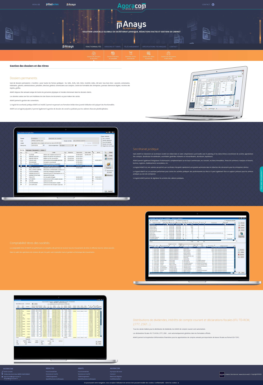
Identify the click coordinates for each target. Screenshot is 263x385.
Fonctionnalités (93, 47)
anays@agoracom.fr (11, 378)
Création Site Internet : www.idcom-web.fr (237, 374)
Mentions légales (116, 376)
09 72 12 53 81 (8, 372)
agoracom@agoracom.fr (12, 376)
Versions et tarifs (112, 47)
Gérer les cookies (171, 383)
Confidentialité (115, 379)
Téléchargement (131, 47)
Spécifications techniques (154, 47)
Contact (206, 4)
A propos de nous (116, 371)
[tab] (93, 55)
